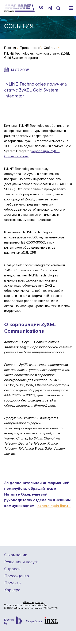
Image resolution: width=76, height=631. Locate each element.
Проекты (13, 583)
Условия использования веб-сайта (26, 605)
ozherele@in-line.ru (54, 505)
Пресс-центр (16, 576)
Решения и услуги (21, 562)
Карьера (12, 590)
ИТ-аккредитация (33, 602)
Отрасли (12, 569)
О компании (15, 555)
